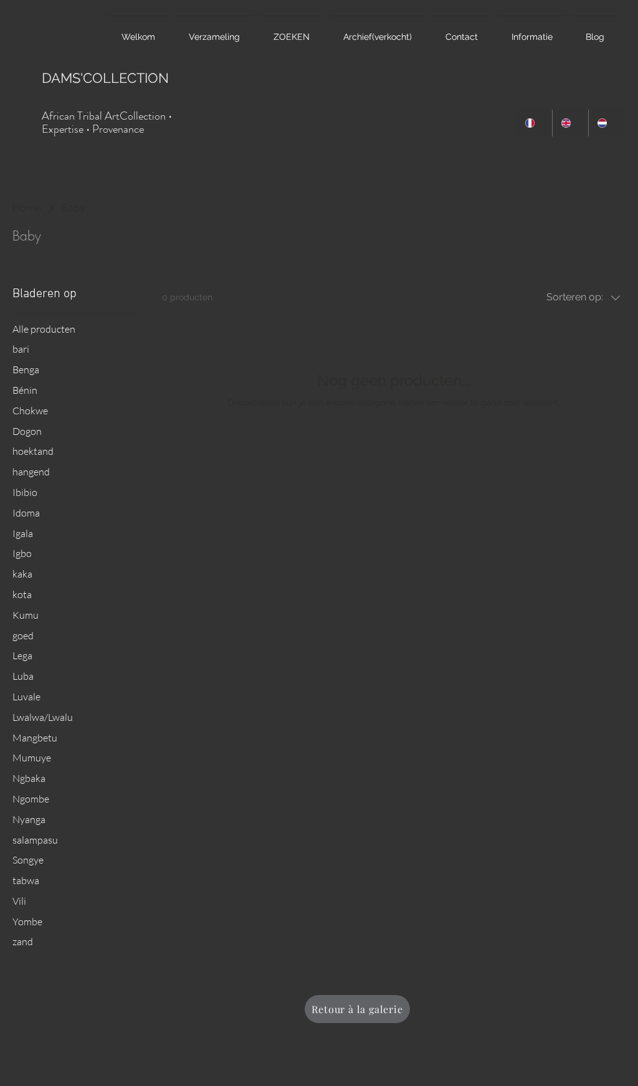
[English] (570, 123)
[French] (534, 123)
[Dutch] (606, 123)
